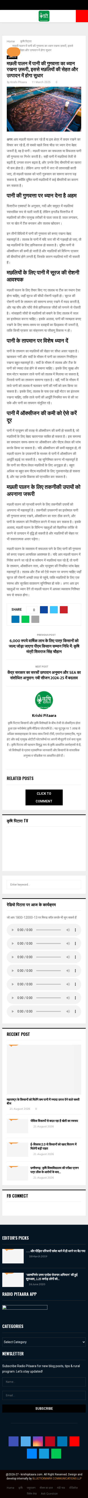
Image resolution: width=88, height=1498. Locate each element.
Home (10, 1487)
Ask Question (49, 1493)
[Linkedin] (62, 1441)
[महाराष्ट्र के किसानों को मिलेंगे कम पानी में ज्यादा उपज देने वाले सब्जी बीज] (44, 1070)
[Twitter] (26, 1441)
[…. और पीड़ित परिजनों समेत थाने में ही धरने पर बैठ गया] (13, 1256)
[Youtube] (74, 1441)
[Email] (32, 1454)
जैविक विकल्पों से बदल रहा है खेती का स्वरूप (54, 1121)
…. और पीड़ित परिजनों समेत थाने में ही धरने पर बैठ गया (55, 1251)
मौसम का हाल (46, 1487)
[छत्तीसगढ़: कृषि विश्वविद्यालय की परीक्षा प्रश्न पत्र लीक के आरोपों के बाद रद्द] (17, 1173)
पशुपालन (31, 1487)
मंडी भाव (61, 1487)
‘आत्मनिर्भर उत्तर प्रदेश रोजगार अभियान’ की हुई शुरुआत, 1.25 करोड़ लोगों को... (52, 1277)
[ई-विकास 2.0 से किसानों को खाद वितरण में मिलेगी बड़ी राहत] (17, 1150)
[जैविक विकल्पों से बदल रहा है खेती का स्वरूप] (17, 1126)
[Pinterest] (50, 1441)
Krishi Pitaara (18, 82)
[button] (13, 51)
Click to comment (44, 797)
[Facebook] (14, 1441)
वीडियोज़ (73, 1487)
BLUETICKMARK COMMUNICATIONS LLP (56, 1478)
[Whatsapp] (56, 1454)
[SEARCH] (76, 884)
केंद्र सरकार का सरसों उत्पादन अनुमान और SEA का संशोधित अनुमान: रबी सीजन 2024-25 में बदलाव (44, 675)
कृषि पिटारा (12, 57)
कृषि (21, 1487)
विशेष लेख (32, 1493)
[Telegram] (44, 1454)
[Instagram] (38, 1441)
